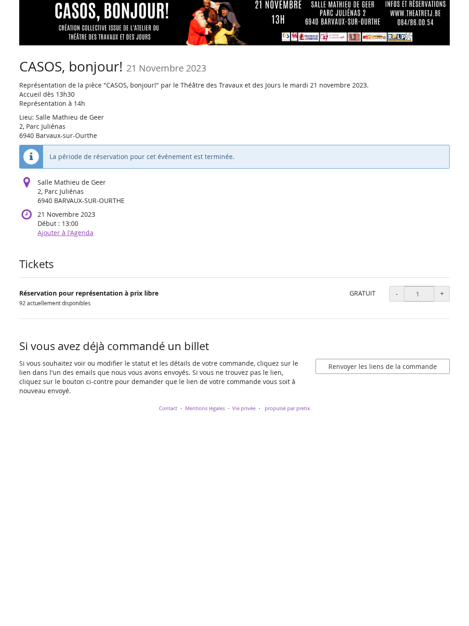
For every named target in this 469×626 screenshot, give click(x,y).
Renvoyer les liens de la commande (382, 366)
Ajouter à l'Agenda (65, 232)
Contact (168, 408)
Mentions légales (205, 408)
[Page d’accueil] (234, 22)
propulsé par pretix (287, 408)
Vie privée (244, 408)
